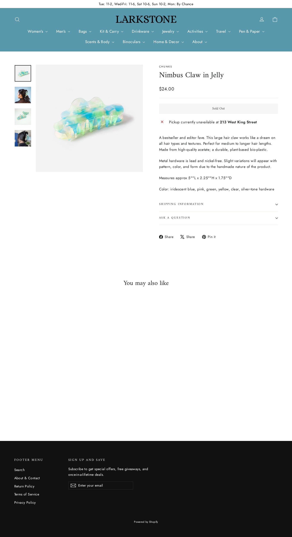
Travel (221, 31)
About (198, 42)
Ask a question (174, 217)
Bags (83, 31)
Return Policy (24, 486)
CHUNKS (165, 67)
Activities (195, 31)
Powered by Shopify (146, 522)
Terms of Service (26, 494)
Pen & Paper (250, 31)
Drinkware (141, 31)
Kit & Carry (110, 31)
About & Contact (27, 478)
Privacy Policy (25, 502)
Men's (61, 31)
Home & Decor (166, 42)
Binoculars (132, 42)
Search (19, 469)
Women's (36, 31)
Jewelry (169, 31)
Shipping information (181, 204)
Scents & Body (98, 42)
